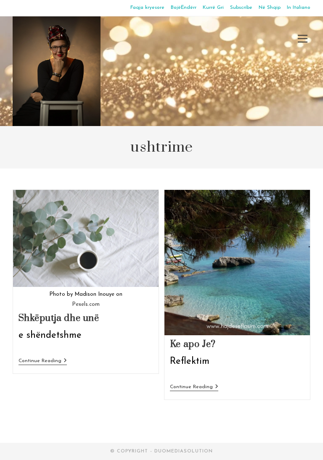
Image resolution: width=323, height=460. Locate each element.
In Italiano (298, 7)
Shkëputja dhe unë (59, 318)
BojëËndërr (183, 7)
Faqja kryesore (147, 7)
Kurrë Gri (213, 7)
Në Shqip (270, 7)
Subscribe (241, 7)
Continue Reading (43, 361)
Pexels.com (86, 304)
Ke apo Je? (193, 344)
